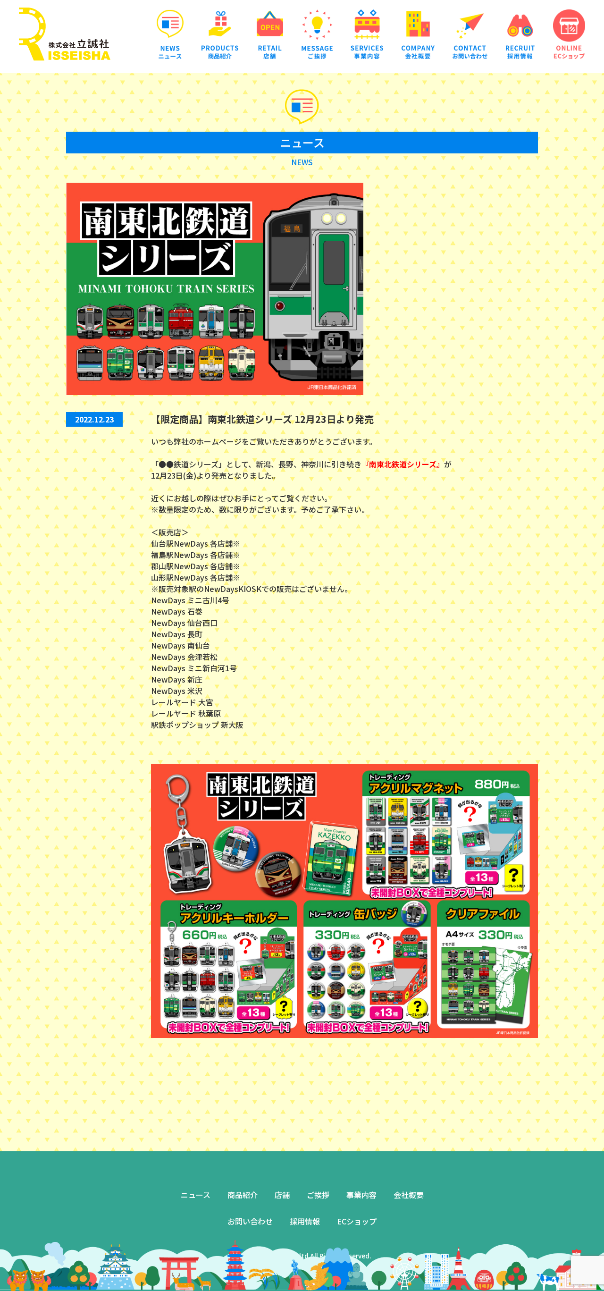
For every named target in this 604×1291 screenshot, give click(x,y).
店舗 (282, 1194)
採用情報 (305, 1221)
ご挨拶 (318, 1194)
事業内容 (361, 1194)
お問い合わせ (250, 1221)
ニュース (195, 1194)
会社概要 (409, 1194)
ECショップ (357, 1221)
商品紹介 (242, 1194)
